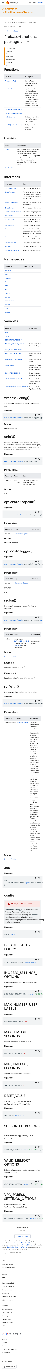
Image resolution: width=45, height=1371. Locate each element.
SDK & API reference (8, 1267)
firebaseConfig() (10, 81)
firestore (8, 282)
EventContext (9, 208)
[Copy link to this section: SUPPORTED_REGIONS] (6, 1130)
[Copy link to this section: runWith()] (21, 687)
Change (7, 149)
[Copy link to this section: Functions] (21, 70)
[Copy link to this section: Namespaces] (26, 259)
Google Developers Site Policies (17, 1247)
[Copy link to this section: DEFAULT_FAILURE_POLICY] (18, 949)
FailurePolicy (9, 215)
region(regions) (10, 117)
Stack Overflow (7, 1312)
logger (7, 289)
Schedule (8, 246)
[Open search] (30, 2)
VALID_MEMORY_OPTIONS (13, 379)
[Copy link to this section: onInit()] (17, 437)
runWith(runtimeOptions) (13, 125)
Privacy (10, 1361)
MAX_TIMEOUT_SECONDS (13, 353)
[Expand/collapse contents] (17, 48)
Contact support (7, 1309)
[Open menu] (3, 2)
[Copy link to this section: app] (12, 868)
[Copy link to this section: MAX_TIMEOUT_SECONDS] (22, 1036)
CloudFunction (10, 192)
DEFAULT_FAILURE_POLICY (13, 340)
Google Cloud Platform (9, 1349)
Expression (17, 645)
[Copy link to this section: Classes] (18, 138)
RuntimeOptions (10, 243)
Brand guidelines (7, 1322)
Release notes (6, 1319)
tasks (6, 308)
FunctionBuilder (10, 168)
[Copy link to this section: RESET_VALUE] (28, 1096)
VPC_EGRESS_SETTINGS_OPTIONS (16, 387)
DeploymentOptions (11, 202)
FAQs (3, 1326)
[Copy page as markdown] (28, 42)
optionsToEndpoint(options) (14, 109)
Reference (32, 22)
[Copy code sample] (39, 415)
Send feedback (12, 31)
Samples (4, 1271)
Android (4, 1339)
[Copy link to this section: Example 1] (18, 663)
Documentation (9, 9)
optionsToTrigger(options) (13, 113)
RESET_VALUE (9, 365)
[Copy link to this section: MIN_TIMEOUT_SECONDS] (22, 1068)
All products (6, 1353)
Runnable (8, 237)
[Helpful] (17, 26)
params (7, 293)
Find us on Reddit (7, 1290)
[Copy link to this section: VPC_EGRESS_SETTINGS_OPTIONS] (38, 1199)
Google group (6, 1316)
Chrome (4, 1342)
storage (7, 304)
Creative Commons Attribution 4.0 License (21, 1243)
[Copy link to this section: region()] (18, 600)
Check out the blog (8, 1287)
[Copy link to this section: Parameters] (20, 470)
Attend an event (7, 1300)
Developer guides (7, 1264)
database (8, 278)
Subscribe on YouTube (9, 1297)
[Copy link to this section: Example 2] (18, 674)
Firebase (7, 20)
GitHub (4, 1277)
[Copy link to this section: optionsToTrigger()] (35, 551)
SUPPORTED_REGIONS (12, 373)
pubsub (7, 297)
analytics (8, 271)
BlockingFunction (10, 188)
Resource (8, 229)
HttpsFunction (9, 219)
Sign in (40, 2)
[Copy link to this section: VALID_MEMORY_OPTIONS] (21, 1164)
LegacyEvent (9, 225)
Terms (4, 1361)
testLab (7, 312)
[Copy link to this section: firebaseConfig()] (31, 398)
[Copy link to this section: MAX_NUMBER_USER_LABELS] (18, 1009)
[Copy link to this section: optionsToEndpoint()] (37, 502)
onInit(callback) (10, 89)
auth (6, 274)
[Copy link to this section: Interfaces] (22, 177)
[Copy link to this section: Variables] (20, 321)
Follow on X (5, 1293)
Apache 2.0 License (28, 1245)
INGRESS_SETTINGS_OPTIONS (15, 344)
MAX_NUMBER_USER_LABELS (14, 350)
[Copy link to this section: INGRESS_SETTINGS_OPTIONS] (21, 977)
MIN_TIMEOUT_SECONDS (13, 359)
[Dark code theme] (35, 415)
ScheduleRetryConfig (12, 250)
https (6, 286)
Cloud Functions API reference (20, 12)
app (6, 332)
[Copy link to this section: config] (16, 895)
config (7, 336)
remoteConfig (9, 301)
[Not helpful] (20, 26)
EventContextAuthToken (13, 212)
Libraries (4, 1274)
